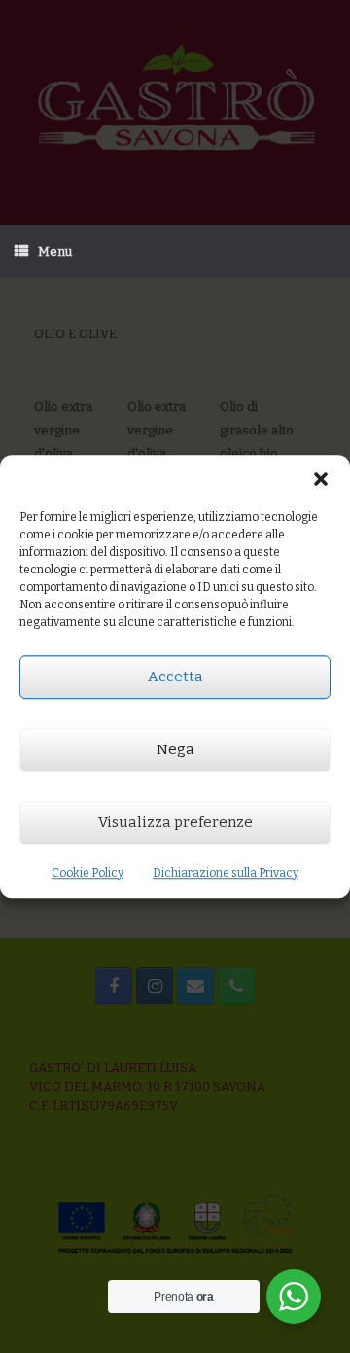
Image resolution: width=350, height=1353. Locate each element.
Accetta (175, 676)
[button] (321, 479)
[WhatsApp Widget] (293, 1296)
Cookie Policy (87, 873)
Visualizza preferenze (175, 822)
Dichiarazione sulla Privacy (225, 873)
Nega (175, 749)
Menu (55, 251)
